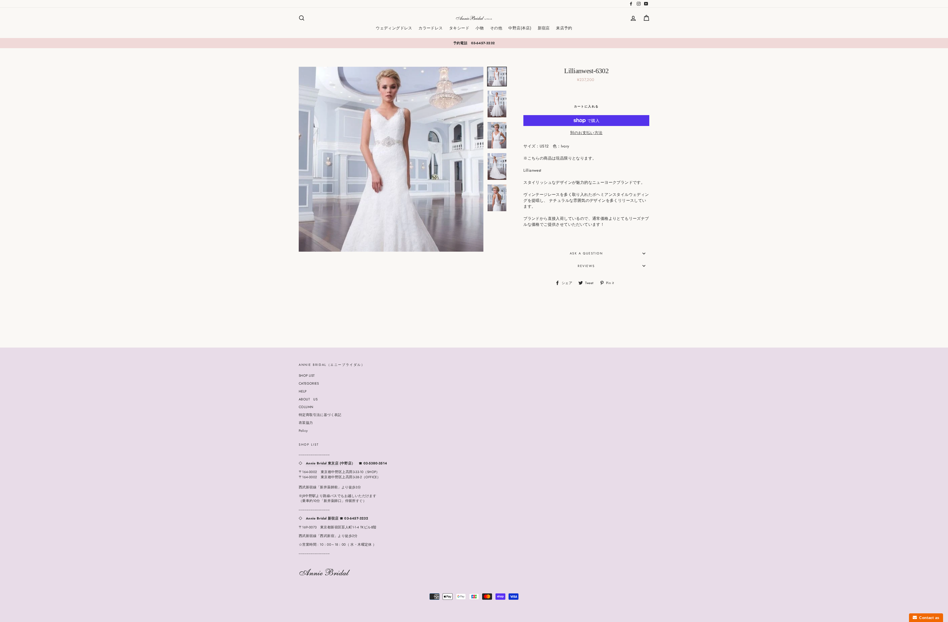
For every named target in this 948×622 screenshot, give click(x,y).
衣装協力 (306, 422)
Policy (303, 430)
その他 (496, 28)
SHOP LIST (307, 375)
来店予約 (564, 28)
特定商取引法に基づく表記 (320, 414)
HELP (303, 391)
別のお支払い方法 (586, 133)
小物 (479, 28)
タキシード (459, 28)
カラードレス (430, 28)
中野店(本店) (519, 28)
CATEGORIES (309, 383)
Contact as (928, 618)
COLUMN (306, 406)
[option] (474, 43)
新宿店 (544, 28)
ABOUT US (308, 399)
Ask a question (586, 253)
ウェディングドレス (394, 28)
